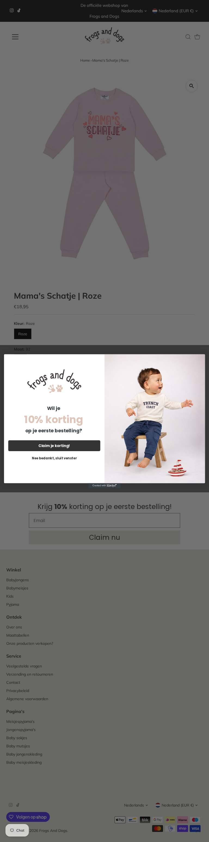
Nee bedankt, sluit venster (54, 458)
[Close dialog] (199, 359)
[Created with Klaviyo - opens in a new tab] (104, 485)
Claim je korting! (54, 445)
